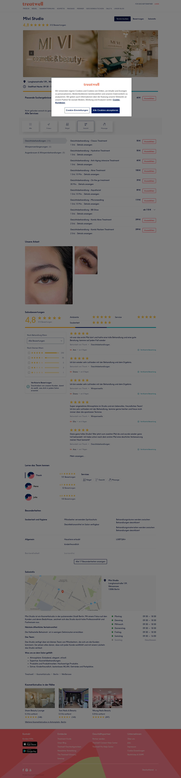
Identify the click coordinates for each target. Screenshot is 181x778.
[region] (91, 97)
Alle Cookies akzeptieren (105, 110)
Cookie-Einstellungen (77, 110)
